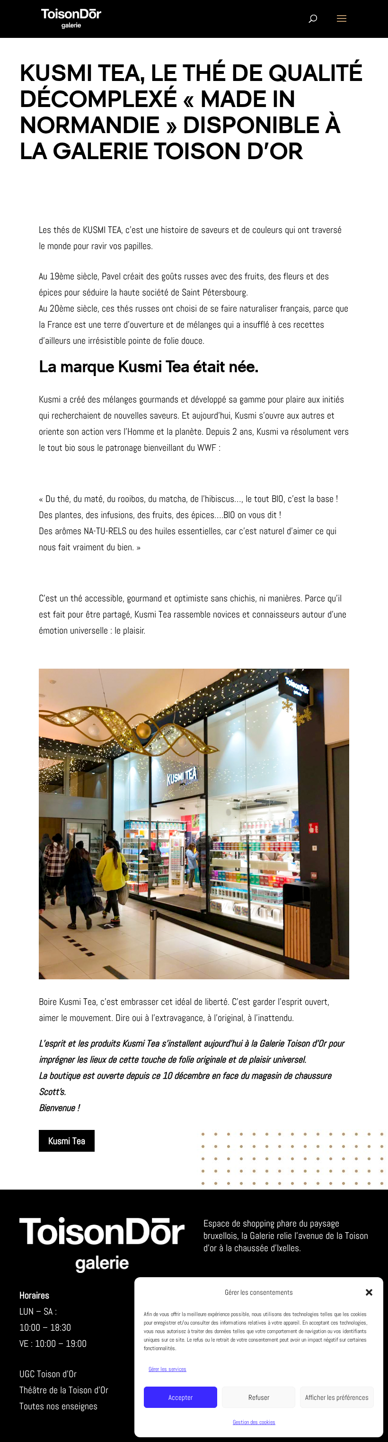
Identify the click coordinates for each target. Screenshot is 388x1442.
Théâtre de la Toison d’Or (63, 1390)
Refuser (258, 1397)
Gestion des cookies (254, 1422)
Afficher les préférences (337, 1397)
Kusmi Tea (66, 1141)
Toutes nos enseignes (58, 1406)
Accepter (180, 1397)
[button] (369, 1292)
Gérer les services (167, 1369)
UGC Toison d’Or (48, 1374)
